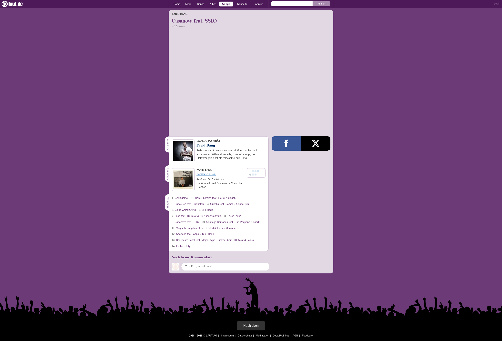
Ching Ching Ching (185, 209)
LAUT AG (211, 335)
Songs (226, 4)
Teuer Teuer (234, 215)
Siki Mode (207, 209)
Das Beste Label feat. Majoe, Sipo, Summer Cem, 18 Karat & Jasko (215, 240)
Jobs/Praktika (281, 335)
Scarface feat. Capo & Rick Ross (195, 233)
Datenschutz (245, 335)
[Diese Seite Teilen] (286, 143)
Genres (259, 4)
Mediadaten (262, 335)
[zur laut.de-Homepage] (15, 4)
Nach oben (251, 325)
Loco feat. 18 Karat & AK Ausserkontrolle (198, 215)
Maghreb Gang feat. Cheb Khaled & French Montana (206, 228)
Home (177, 4)
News (188, 4)
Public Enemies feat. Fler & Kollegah (215, 197)
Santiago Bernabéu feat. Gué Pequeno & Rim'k (233, 222)
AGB (295, 335)
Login (497, 3)
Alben (213, 4)
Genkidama (181, 197)
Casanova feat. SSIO (187, 222)
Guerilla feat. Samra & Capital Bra (229, 204)
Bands (200, 4)
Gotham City (183, 246)
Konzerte (242, 4)
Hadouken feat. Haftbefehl (189, 204)
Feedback (307, 335)
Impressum (227, 335)
